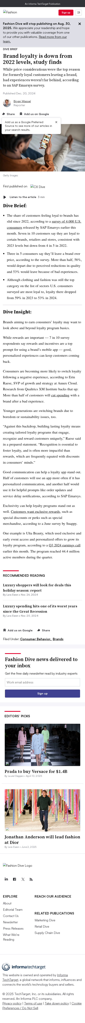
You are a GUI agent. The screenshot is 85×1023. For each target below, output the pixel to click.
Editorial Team (13, 910)
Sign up (66, 12)
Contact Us (11, 916)
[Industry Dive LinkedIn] (6, 879)
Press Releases (13, 928)
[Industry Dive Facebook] (14, 879)
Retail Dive (42, 926)
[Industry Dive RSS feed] (31, 879)
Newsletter (10, 922)
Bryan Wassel (22, 101)
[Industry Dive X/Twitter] (23, 879)
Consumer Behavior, (36, 639)
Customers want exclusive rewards (35, 511)
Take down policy (57, 1003)
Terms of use (33, 1003)
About (7, 903)
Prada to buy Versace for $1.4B (36, 771)
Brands (58, 639)
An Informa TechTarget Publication (42, 3)
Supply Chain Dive (47, 933)
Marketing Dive (45, 920)
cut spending (60, 395)
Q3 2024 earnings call (64, 545)
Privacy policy (12, 1003)
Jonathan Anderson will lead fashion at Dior (42, 839)
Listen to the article (27, 197)
